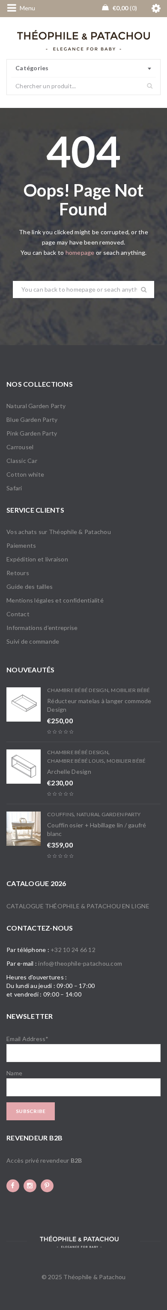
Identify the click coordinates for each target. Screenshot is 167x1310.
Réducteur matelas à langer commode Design (99, 705)
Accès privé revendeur (44, 1160)
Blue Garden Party (31, 419)
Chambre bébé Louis (75, 761)
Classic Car (21, 460)
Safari (14, 488)
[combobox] (83, 69)
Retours (17, 572)
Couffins (60, 814)
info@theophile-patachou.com (80, 963)
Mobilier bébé (130, 690)
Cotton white (25, 474)
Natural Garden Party (36, 405)
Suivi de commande (32, 641)
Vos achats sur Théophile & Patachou (58, 531)
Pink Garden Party (31, 433)
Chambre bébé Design (77, 690)
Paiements (21, 545)
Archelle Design (69, 771)
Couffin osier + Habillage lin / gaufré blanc (96, 829)
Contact (18, 614)
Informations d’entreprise (42, 627)
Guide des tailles (29, 586)
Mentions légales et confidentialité (55, 600)
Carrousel (19, 447)
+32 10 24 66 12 (73, 949)
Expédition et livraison (37, 559)
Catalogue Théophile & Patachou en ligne (77, 906)
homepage (80, 252)
